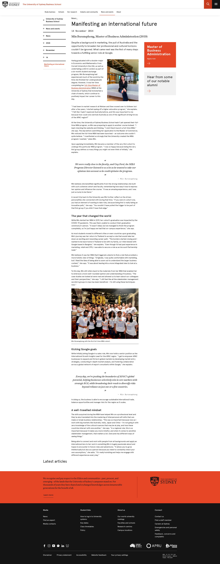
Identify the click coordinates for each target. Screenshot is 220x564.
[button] (208, 4)
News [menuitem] (48, 36)
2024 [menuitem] (48, 43)
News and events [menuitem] (53, 29)
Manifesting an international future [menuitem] (54, 65)
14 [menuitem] (47, 57)
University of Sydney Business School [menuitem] (54, 20)
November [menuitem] (50, 50)
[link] (54, 516)
